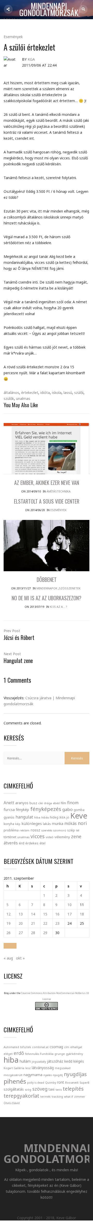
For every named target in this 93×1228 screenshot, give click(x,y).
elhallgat (76, 1047)
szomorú (59, 830)
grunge (60, 1054)
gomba (79, 810)
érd (21, 843)
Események (13, 36)
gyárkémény (74, 1054)
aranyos (21, 803)
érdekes (31, 843)
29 (45, 932)
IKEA (62, 817)
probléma (11, 830)
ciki (40, 803)
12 (8, 914)
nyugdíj (58, 1075)
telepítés (73, 1088)
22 (45, 923)
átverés (11, 842)
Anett (9, 802)
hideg (54, 817)
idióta (45, 392)
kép (17, 824)
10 (69, 904)
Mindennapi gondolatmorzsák (48, 10)
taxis (59, 1089)
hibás (45, 817)
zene (76, 836)
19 (8, 923)
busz (33, 803)
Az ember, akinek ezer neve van (46, 482)
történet (10, 837)
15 (45, 914)
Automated (11, 1047)
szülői (78, 392)
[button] (10, 946)
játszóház (55, 1061)
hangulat (24, 817)
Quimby (50, 1082)
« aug (8, 958)
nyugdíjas (75, 1074)
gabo (67, 809)
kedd (68, 1061)
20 (21, 923)
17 (69, 914)
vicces (37, 836)
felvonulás (32, 1054)
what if (68, 1096)
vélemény (62, 837)
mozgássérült (13, 1075)
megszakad (63, 1068)
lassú (68, 392)
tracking (57, 1096)
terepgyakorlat (21, 1095)
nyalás (47, 1075)
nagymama (33, 1074)
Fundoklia (46, 1054)
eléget (8, 1054)
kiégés (78, 1061)
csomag (56, 1046)
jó (67, 817)
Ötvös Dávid (12, 1103)
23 (57, 923)
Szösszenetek (70, 588)
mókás (70, 823)
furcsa (9, 809)
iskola (56, 392)
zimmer (79, 1096)
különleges (31, 823)
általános (11, 392)
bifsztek (25, 1047)
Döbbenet (47, 579)
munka (57, 823)
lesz (28, 1068)
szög (28, 1089)
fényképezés (45, 809)
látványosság (43, 1067)
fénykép (22, 809)
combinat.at (40, 1047)
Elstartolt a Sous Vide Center (46, 501)
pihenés (15, 1081)
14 (33, 914)
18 (82, 914)
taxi (52, 1089)
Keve (78, 815)
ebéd (56, 803)
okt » (20, 958)
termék (45, 1096)
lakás (47, 823)
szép (71, 830)
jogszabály (39, 1061)
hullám (25, 1061)
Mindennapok (46, 588)
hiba (37, 817)
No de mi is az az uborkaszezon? (46, 598)
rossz (35, 829)
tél (77, 830)
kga (31, 59)
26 (8, 932)
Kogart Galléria (14, 1068)
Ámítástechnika (59, 491)
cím (66, 1047)
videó (49, 837)
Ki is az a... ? (58, 607)
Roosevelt (72, 1082)
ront (60, 1082)
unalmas (23, 398)
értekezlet (29, 392)
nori (82, 823)
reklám (24, 830)
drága (48, 803)
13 (21, 914)
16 (57, 914)
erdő (19, 1053)
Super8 (84, 1082)
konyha (9, 824)
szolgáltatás (14, 1089)
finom (73, 803)
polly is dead (35, 1082)
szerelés (46, 830)
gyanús (9, 817)
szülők (9, 398)
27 (21, 932)
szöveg (40, 1089)
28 (33, 932)
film (63, 803)
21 (33, 923)
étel (42, 843)
